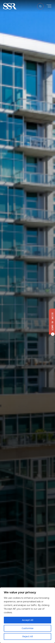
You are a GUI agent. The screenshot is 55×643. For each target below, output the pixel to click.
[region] (27, 615)
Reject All (27, 636)
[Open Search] (40, 6)
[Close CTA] (52, 334)
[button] (10, 6)
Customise (27, 628)
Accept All (27, 620)
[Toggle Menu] (48, 6)
